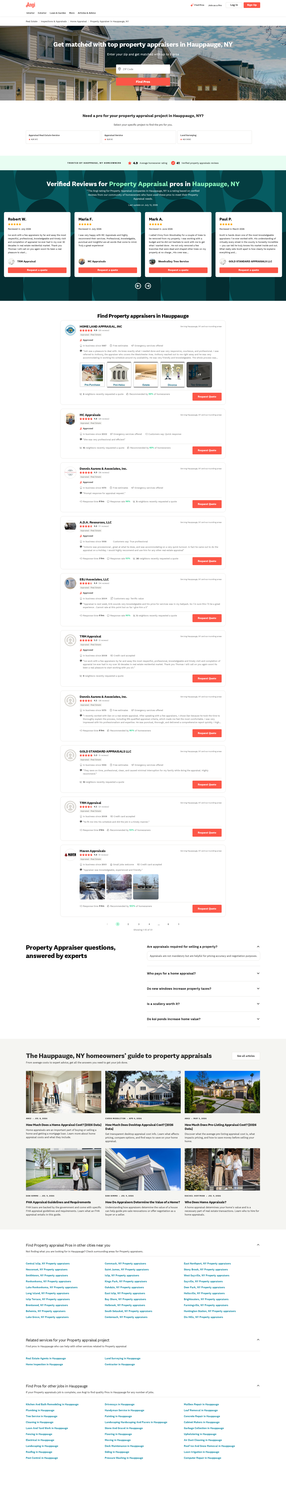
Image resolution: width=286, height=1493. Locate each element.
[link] (11, 261)
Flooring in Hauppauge (118, 1434)
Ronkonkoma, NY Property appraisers (48, 1281)
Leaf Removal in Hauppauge (201, 1410)
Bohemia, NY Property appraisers (46, 1311)
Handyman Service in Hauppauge (124, 1410)
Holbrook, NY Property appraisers (125, 1305)
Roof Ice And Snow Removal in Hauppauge (209, 1446)
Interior (30, 13)
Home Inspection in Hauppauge (44, 1364)
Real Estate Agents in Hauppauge (46, 1358)
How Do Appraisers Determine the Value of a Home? (142, 1202)
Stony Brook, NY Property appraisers (206, 1269)
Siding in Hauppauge (117, 1452)
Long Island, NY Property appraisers (47, 1293)
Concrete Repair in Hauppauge (202, 1416)
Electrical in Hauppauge (40, 1440)
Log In (234, 5)
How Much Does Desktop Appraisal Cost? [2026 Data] (139, 1127)
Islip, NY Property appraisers (122, 1275)
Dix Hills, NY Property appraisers (203, 1317)
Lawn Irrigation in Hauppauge (201, 1452)
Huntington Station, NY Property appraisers (210, 1311)
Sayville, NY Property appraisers (203, 1281)
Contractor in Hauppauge (120, 1364)
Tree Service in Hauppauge (41, 1416)
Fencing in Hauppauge (39, 1434)
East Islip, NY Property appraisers (125, 1293)
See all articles (246, 1056)
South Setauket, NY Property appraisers (128, 1311)
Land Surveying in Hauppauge (122, 1358)
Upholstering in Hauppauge (200, 1434)
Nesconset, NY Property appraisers (47, 1269)
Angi (28, 1118)
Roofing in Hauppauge (39, 1452)
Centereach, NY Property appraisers (126, 1317)
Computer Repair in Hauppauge (202, 1458)
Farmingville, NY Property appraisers (206, 1305)
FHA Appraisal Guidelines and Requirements (58, 1202)
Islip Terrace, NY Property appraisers (48, 1299)
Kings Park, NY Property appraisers (126, 1281)
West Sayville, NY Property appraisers (206, 1275)
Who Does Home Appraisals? (205, 1202)
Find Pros (143, 82)
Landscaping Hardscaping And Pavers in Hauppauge (136, 1422)
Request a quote (37, 270)
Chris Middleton (115, 1118)
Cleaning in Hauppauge (39, 1422)
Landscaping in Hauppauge (42, 1446)
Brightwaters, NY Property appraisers (206, 1299)
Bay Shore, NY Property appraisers (125, 1299)
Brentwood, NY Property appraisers (47, 1305)
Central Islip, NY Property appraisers (48, 1263)
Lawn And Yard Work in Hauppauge (47, 1428)
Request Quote (207, 396)
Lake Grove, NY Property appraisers (47, 1317)
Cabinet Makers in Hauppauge (201, 1422)
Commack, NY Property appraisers (125, 1263)
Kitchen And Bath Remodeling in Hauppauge (52, 1404)
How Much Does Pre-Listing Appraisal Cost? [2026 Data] (221, 1127)
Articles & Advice (87, 13)
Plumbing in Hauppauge (40, 1410)
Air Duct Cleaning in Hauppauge (203, 1440)
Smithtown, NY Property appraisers (47, 1275)
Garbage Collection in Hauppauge (204, 1428)
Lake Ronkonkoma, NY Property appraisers (52, 1287)
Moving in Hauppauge (118, 1440)
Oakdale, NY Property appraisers (124, 1287)
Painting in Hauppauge (118, 1416)
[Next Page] (179, 924)
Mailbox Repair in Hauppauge (201, 1404)
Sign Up (252, 5)
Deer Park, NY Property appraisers (204, 1287)
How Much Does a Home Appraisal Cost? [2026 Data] (63, 1125)
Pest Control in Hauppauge (42, 1458)
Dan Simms (32, 1195)
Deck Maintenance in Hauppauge (124, 1446)
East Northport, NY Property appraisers (207, 1263)
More (71, 13)
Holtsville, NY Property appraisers (204, 1293)
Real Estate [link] (31, 21)
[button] (92, 374)
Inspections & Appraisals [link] (54, 21)
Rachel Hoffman (195, 1195)
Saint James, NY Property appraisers (127, 1269)
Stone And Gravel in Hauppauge (124, 1428)
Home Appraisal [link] (78, 21)
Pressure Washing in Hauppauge (124, 1458)
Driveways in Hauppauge (119, 1404)
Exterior (42, 13)
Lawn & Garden (58, 13)
